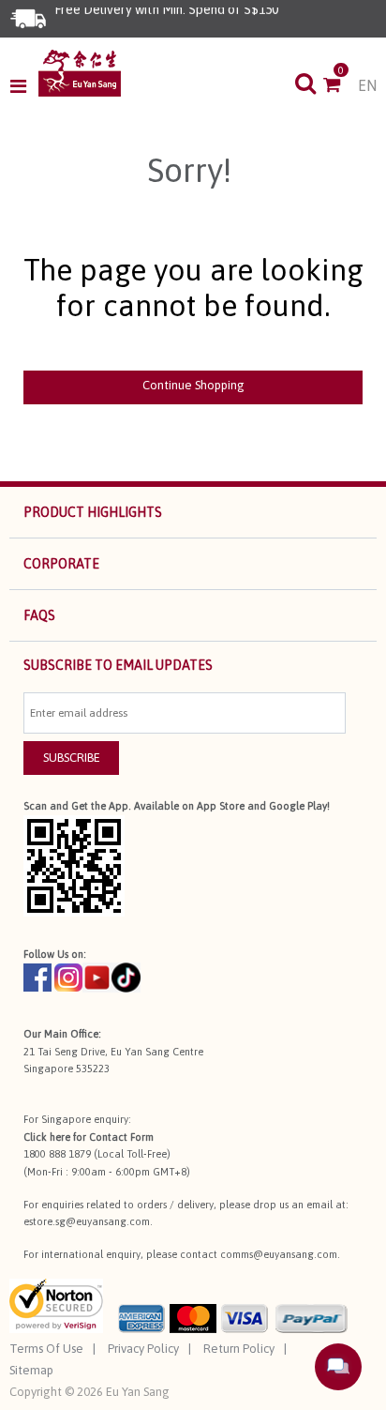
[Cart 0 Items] (340, 86)
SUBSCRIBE (71, 757)
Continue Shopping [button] (193, 385)
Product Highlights (92, 512)
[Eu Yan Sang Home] (79, 73)
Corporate (61, 563)
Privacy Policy (143, 1349)
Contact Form (121, 1137)
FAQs (39, 615)
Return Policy (239, 1349)
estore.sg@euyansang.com (86, 1221)
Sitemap (31, 1370)
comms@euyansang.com (278, 1254)
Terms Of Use (46, 1349)
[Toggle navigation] (23, 86)
